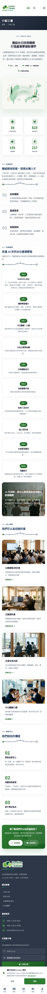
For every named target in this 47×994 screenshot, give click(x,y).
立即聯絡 (17, 843)
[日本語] (28, 8)
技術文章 (6, 896)
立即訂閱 (24, 964)
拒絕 (12, 981)
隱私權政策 (32, 976)
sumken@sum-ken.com (15, 930)
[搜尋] (34, 8)
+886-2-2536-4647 (14, 921)
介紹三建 (6, 892)
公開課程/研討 (8, 901)
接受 (35, 981)
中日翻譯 (6, 905)
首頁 (3, 24)
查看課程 (32, 843)
